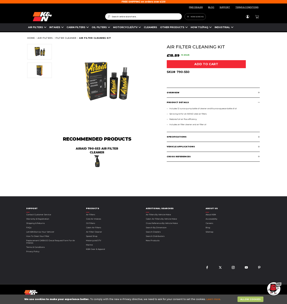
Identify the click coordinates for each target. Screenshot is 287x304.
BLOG (211, 7)
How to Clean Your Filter (37, 236)
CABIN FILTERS (76, 27)
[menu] (130, 27)
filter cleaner (65, 38)
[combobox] (143, 16)
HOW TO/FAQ (199, 27)
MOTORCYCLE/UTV (125, 27)
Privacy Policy (32, 251)
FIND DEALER (196, 7)
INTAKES (54, 27)
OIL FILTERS (99, 27)
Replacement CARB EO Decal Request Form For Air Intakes (50, 241)
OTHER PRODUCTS (172, 27)
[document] (143, 299)
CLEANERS (150, 27)
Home (31, 38)
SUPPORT (225, 7)
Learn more (213, 299)
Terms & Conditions (35, 247)
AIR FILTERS (35, 27)
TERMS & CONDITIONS (246, 7)
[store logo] (66, 16)
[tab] (213, 93)
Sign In (247, 16)
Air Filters (45, 38)
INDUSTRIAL (222, 27)
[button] (39, 51)
